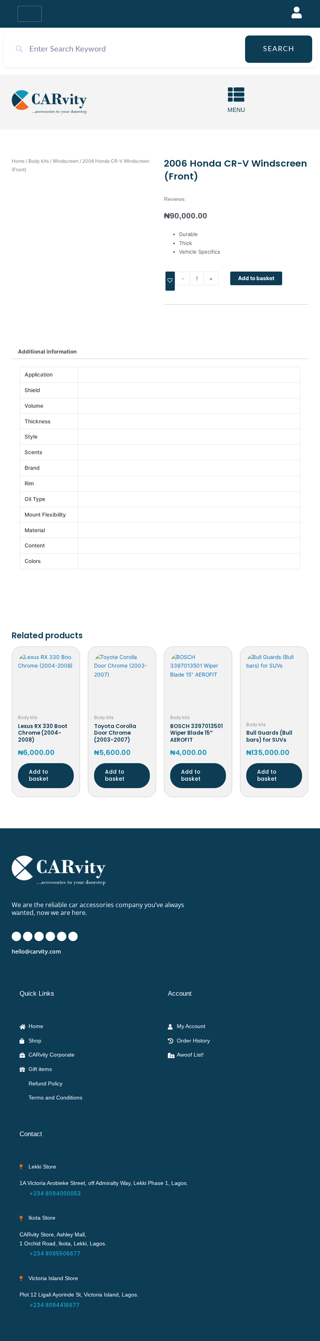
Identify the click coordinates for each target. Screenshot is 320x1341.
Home (18, 161)
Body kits (38, 161)
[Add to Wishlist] (170, 281)
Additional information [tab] (47, 351)
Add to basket (256, 278)
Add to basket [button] (38, 775)
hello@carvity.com (36, 951)
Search (279, 49)
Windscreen (65, 161)
